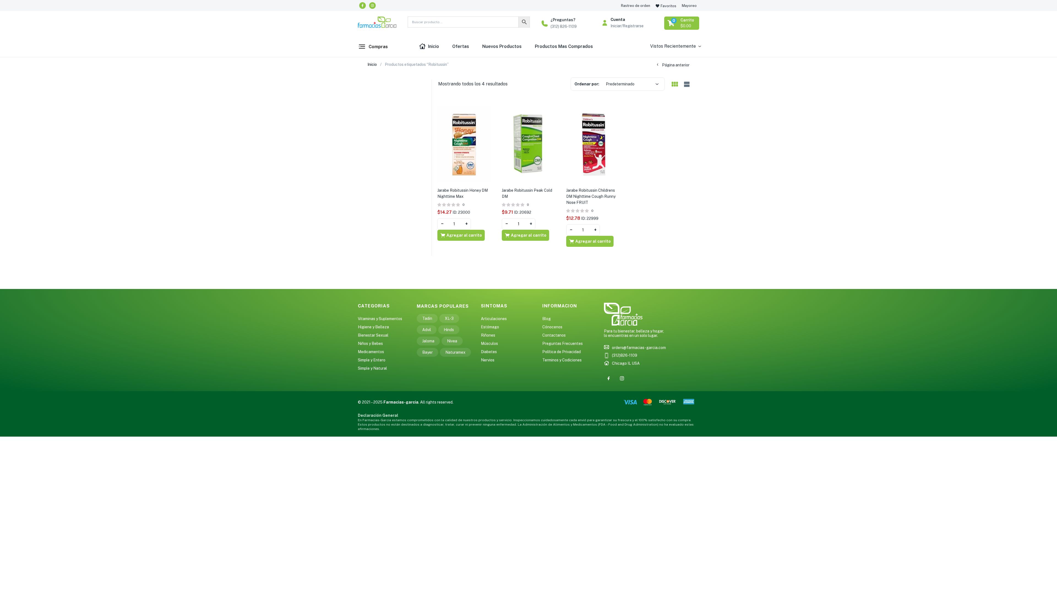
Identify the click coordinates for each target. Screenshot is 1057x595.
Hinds (449, 330)
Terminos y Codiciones (562, 360)
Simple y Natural (372, 368)
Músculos (489, 343)
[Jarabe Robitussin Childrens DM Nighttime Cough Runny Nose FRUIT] (593, 143)
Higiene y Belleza (373, 327)
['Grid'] (674, 85)
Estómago (490, 327)
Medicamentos (371, 352)
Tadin (427, 318)
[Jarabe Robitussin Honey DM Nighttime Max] (464, 143)
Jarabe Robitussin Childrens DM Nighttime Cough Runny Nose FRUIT (590, 196)
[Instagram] (372, 5)
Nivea (452, 341)
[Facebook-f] (362, 5)
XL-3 (449, 318)
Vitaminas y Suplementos (380, 319)
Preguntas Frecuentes (562, 343)
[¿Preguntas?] (544, 23)
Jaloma (428, 341)
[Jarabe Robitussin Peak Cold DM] (528, 143)
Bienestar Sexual (373, 335)
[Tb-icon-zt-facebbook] (608, 378)
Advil (426, 330)
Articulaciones (494, 319)
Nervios (487, 360)
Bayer (427, 352)
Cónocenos (552, 327)
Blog (546, 319)
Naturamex (455, 352)
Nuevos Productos (502, 46)
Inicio (433, 46)
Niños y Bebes (370, 343)
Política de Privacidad (561, 352)
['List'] (686, 84)
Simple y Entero (371, 360)
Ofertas (460, 46)
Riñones (488, 335)
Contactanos (554, 335)
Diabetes (489, 352)
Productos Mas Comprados (564, 46)
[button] (682, 23)
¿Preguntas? (563, 20)
